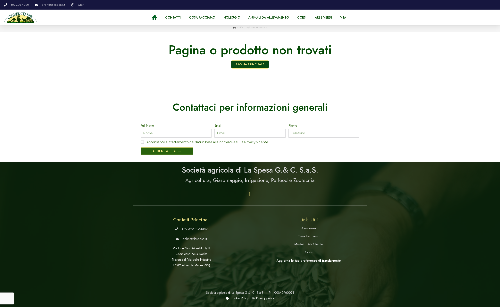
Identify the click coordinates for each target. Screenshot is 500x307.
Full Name (147, 125)
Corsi (301, 17)
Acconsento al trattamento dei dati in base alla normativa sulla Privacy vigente (207, 142)
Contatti (173, 17)
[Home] (234, 27)
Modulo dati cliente (308, 244)
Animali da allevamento (268, 17)
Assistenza (308, 228)
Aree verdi (323, 17)
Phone (292, 125)
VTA (343, 17)
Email (217, 125)
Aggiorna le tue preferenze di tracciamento (309, 260)
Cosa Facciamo (202, 17)
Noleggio (231, 17)
